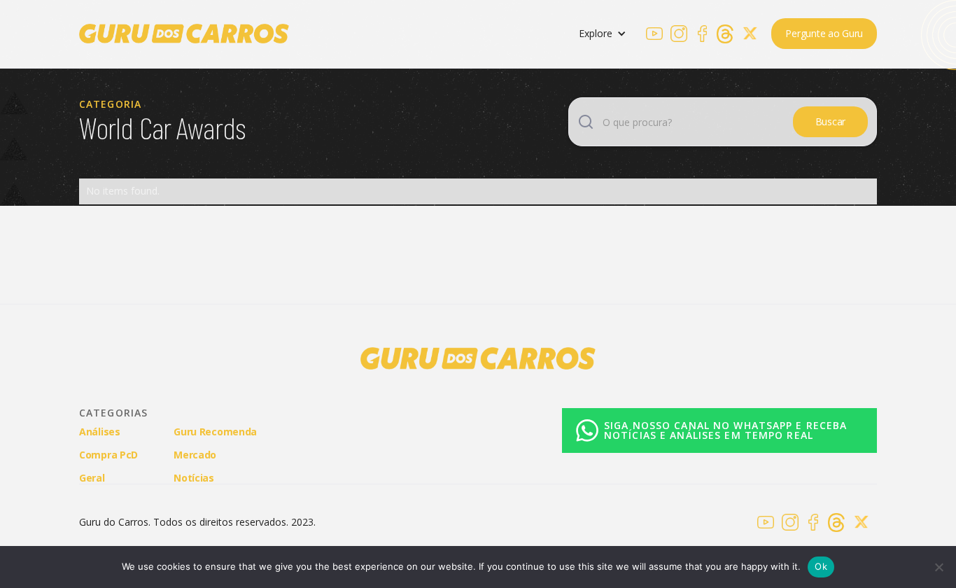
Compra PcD (108, 454)
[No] (939, 567)
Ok (821, 566)
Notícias (194, 477)
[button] (602, 34)
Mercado (195, 454)
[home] (184, 33)
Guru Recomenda (215, 431)
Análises (99, 431)
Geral (92, 477)
